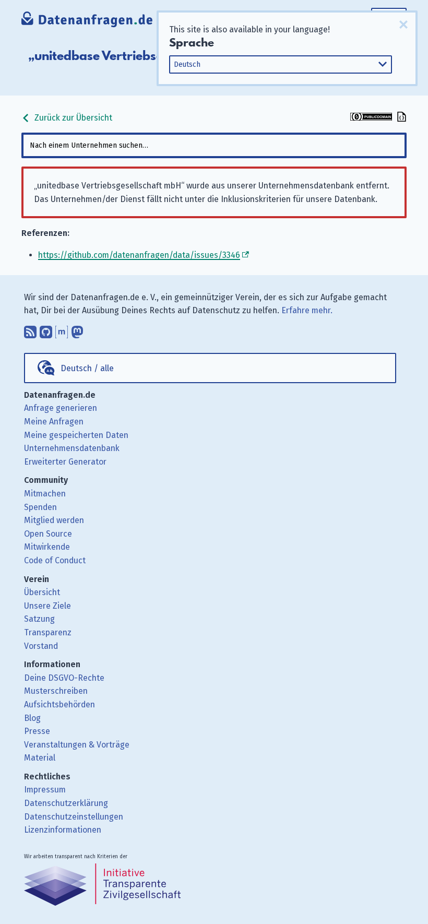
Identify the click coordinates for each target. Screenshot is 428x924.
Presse (37, 731)
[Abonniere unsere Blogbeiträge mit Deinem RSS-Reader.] (30, 330)
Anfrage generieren (60, 408)
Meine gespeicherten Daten (76, 435)
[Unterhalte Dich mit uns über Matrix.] (61, 330)
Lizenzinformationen (62, 830)
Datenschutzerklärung (66, 803)
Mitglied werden (54, 520)
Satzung (39, 619)
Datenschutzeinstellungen (73, 817)
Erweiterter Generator (65, 462)
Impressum (45, 790)
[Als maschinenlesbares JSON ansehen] (400, 118)
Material (39, 758)
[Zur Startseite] (87, 20)
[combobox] (214, 145)
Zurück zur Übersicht (72, 118)
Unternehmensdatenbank (72, 448)
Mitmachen (45, 494)
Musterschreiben (56, 691)
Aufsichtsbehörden (59, 704)
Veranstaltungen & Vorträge (76, 745)
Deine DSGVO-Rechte (64, 678)
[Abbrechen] (403, 24)
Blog (32, 718)
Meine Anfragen (54, 422)
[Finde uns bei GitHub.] (46, 330)
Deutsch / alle (87, 368)
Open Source (48, 534)
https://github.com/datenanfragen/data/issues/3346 (139, 255)
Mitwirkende (47, 547)
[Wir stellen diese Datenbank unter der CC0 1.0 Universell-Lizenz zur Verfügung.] (371, 118)
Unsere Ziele (47, 606)
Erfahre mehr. (306, 310)
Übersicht (42, 592)
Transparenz (48, 632)
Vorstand (41, 646)
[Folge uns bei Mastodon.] (77, 330)
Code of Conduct (55, 560)
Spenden (40, 507)
